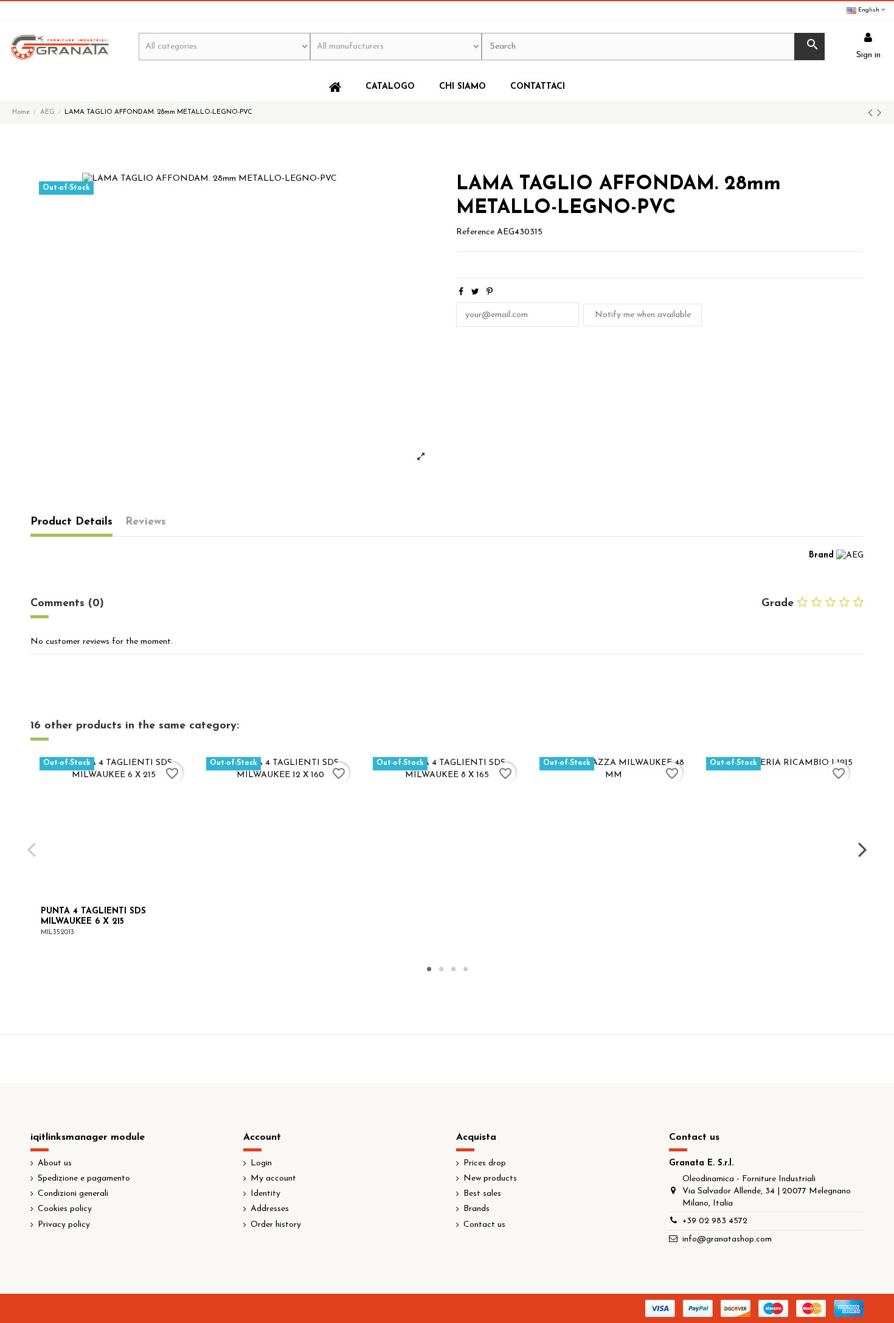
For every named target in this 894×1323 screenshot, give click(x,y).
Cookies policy (65, 1208)
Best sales (482, 1193)
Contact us (484, 1224)
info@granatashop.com (727, 1239)
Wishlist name (365, 695)
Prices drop (484, 1163)
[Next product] (879, 113)
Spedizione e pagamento (84, 1178)
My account (273, 1178)
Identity (265, 1193)
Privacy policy (64, 1224)
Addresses (270, 1208)
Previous (32, 849)
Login (261, 1163)
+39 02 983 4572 (714, 1221)
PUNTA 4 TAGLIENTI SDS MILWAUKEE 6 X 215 (93, 916)
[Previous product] (872, 113)
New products (490, 1178)
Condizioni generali (73, 1193)
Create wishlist (513, 743)
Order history (276, 1224)
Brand (821, 555)
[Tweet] (475, 292)
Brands (476, 1208)
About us (55, 1163)
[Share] (461, 292)
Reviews (145, 522)
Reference (475, 232)
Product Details (71, 522)
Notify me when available (643, 314)
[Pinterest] (490, 292)
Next (862, 849)
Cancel (457, 743)
